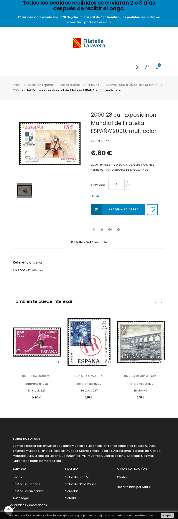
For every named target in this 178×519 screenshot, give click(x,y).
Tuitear (102, 229)
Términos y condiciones (30, 505)
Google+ (110, 229)
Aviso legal (21, 498)
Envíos (17, 477)
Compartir (93, 229)
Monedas (71, 491)
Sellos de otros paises (80, 484)
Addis (146, 487)
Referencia (22, 262)
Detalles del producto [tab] (89, 242)
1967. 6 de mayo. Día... (89, 376)
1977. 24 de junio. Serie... (141, 376)
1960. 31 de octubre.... (37, 376)
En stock (20, 270)
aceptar (167, 515)
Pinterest (118, 229)
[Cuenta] (147, 67)
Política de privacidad (28, 491)
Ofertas (122, 477)
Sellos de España (77, 477)
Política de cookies (26, 484)
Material (70, 498)
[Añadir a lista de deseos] (152, 209)
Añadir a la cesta (117, 209)
